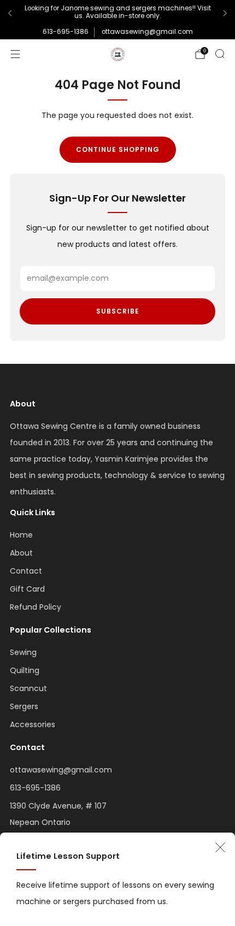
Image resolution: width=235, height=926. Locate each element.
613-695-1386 (66, 31)
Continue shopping (118, 149)
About (21, 552)
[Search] (219, 53)
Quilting (24, 670)
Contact (26, 570)
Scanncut (28, 688)
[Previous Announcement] (9, 13)
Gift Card (27, 588)
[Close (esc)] (220, 847)
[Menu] (15, 54)
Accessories (32, 724)
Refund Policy (35, 606)
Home (21, 534)
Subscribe (117, 311)
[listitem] (117, 13)
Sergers (24, 706)
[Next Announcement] (225, 13)
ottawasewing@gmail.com (147, 31)
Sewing (23, 652)
